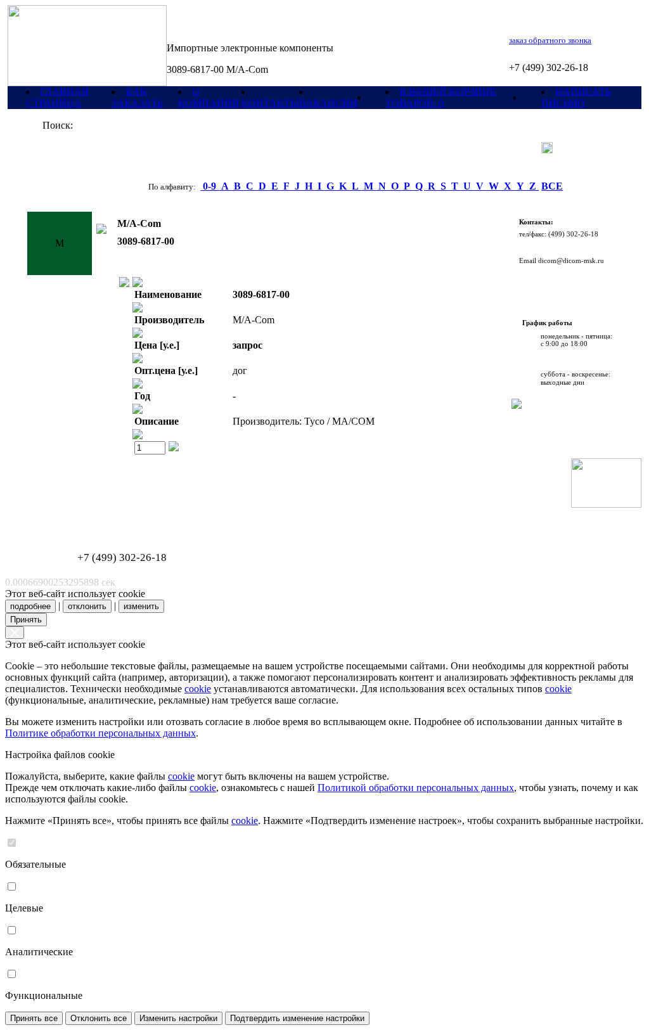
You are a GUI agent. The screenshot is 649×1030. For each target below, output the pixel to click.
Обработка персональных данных (71, 511)
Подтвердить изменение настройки (297, 1018)
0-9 (209, 186)
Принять (26, 619)
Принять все (34, 1018)
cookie (197, 688)
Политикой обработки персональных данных (416, 787)
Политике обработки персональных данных (100, 733)
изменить (141, 606)
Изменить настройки (178, 1018)
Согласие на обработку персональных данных (87, 518)
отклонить (87, 606)
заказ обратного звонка (550, 40)
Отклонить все (98, 1018)
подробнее (30, 606)
